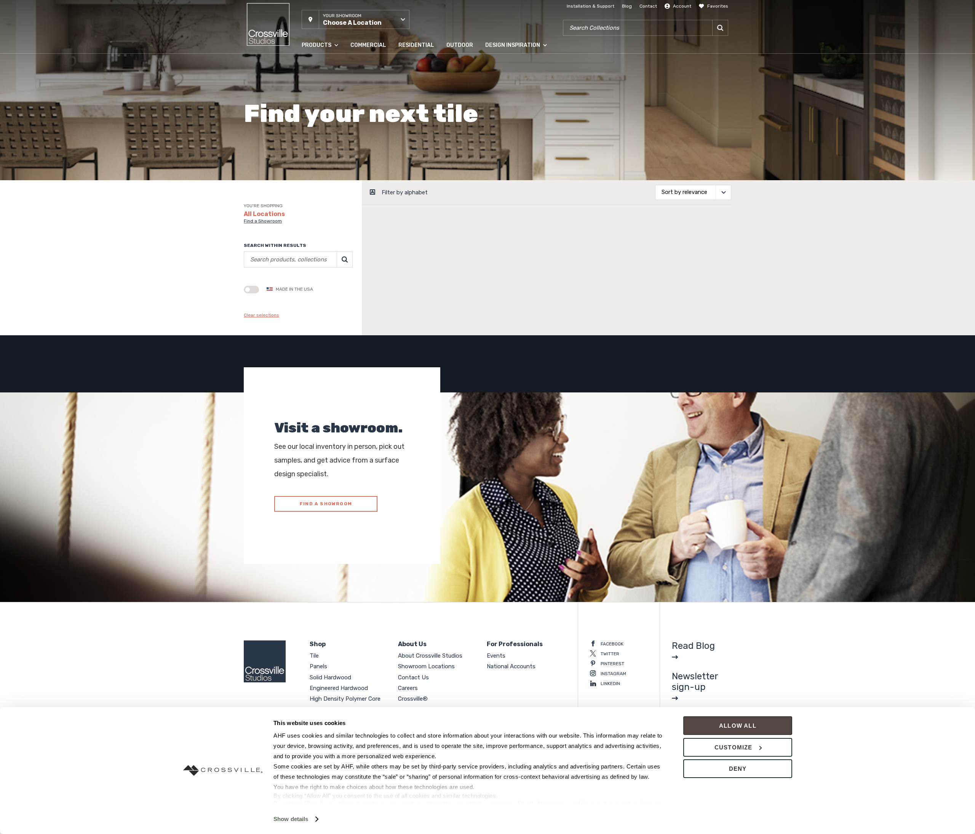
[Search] (720, 28)
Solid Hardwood (319, 95)
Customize (733, 747)
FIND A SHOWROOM (326, 503)
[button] (355, 19)
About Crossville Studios (430, 655)
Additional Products (323, 186)
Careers (408, 688)
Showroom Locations (426, 666)
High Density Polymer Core (331, 140)
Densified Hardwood (324, 125)
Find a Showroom (263, 221)
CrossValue (314, 171)
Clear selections (261, 315)
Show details (290, 819)
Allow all (737, 725)
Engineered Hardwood (326, 110)
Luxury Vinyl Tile (319, 155)
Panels (309, 79)
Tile (305, 64)
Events (496, 655)
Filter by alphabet (405, 192)
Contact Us (413, 677)
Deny (738, 768)
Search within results (275, 245)
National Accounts (511, 666)
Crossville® (413, 698)
